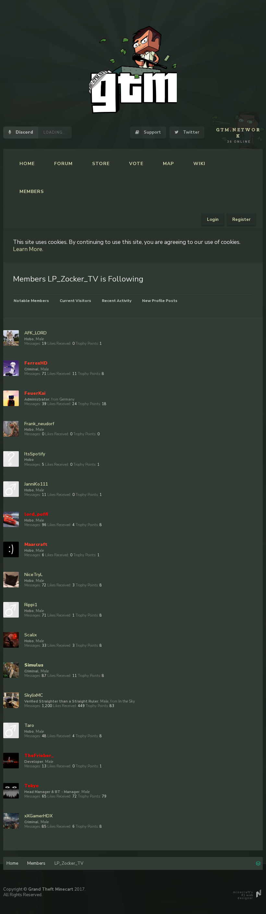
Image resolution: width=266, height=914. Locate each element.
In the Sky (126, 701)
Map (168, 164)
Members (31, 191)
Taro (29, 725)
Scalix (30, 635)
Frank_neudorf (39, 424)
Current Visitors (75, 300)
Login (213, 219)
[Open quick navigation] (258, 863)
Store (101, 164)
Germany (67, 399)
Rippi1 (30, 605)
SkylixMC (33, 695)
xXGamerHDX (38, 816)
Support (151, 132)
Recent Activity (116, 300)
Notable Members (31, 300)
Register (241, 219)
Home (27, 164)
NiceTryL (33, 574)
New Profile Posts (159, 300)
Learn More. (28, 249)
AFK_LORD (35, 333)
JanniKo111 (36, 484)
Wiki (199, 164)
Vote (136, 164)
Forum (63, 164)
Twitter (190, 132)
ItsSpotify (34, 454)
